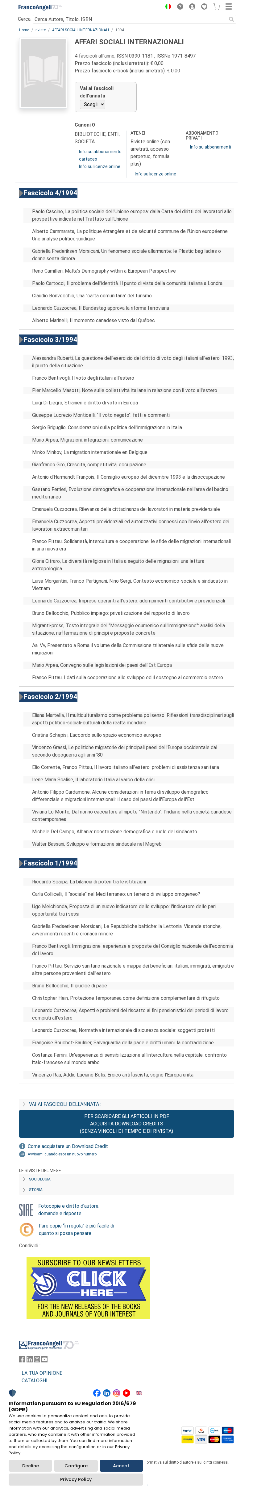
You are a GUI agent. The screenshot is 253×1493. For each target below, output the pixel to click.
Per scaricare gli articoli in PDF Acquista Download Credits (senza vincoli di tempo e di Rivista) (126, 1123)
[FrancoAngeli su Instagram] (37, 1361)
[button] (166, 7)
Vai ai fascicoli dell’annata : (65, 1104)
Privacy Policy (76, 1479)
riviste (40, 30)
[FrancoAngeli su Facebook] (22, 1361)
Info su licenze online (99, 166)
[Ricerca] (231, 19)
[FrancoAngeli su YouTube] (44, 1361)
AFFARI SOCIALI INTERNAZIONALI (80, 30)
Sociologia (40, 1179)
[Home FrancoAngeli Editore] (40, 7)
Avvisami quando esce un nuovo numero (62, 1154)
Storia (36, 1190)
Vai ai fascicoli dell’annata (97, 92)
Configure (76, 1466)
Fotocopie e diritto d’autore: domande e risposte (68, 1209)
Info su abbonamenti (210, 147)
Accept (121, 1466)
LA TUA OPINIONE (42, 1373)
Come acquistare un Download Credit (68, 1146)
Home (24, 30)
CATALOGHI (35, 1380)
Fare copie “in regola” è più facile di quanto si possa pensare (76, 1229)
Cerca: (24, 19)
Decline (30, 1466)
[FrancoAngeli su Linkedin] (30, 1361)
